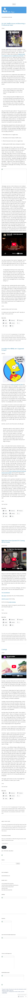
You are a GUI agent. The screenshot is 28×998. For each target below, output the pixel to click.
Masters (14, 337)
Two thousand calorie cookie (13, 639)
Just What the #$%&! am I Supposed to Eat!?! (13, 349)
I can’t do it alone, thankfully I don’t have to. (10, 885)
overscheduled (21, 810)
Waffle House (11, 340)
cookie (23, 806)
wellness (21, 639)
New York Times (14, 529)
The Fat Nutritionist (6, 592)
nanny (3, 339)
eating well (4, 635)
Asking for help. (5, 888)
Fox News (12, 335)
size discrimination (17, 530)
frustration (23, 526)
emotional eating (9, 635)
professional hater (20, 339)
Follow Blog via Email (6, 835)
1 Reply (3, 28)
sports (7, 340)
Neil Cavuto (6, 339)
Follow (4, 847)
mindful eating (8, 529)
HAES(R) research (5, 599)
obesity (14, 339)
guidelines (4, 527)
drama (6, 808)
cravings (23, 633)
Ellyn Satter (4, 595)
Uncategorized (14, 334)
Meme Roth (19, 337)
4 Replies (3, 353)
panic (3, 811)
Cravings (4, 649)
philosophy (6, 811)
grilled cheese (19, 335)
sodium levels (8, 532)
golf (15, 335)
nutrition (11, 339)
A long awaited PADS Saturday (8, 883)
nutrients (13, 638)
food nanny (7, 335)
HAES (7, 527)
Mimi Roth (23, 337)
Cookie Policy (4, 992)
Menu (14, 4)
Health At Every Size (12, 527)
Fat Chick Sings (16, 635)
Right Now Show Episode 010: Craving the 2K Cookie (13, 541)
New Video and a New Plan (7, 889)
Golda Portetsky (12, 602)
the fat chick (13, 532)
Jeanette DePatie (15, 636)
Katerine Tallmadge (9, 337)
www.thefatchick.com (6, 875)
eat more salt (11, 526)
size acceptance (10, 530)
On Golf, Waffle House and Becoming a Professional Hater (13, 24)
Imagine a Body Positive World (7, 886)
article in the (17, 384)
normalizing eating (7, 638)
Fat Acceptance (17, 526)
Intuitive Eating (20, 527)
